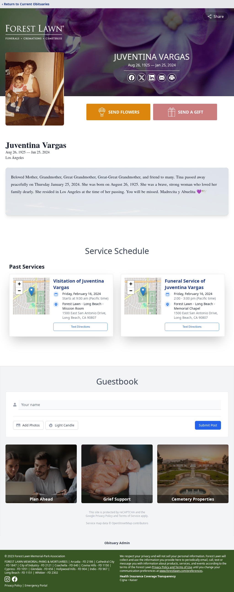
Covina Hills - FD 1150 (95, 565)
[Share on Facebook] (132, 78)
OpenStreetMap (122, 523)
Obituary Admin (117, 543)
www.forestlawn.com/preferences (181, 571)
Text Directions (80, 327)
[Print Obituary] (172, 78)
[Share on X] (142, 78)
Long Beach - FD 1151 (18, 573)
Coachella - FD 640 (66, 565)
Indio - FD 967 (98, 569)
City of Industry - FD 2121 (36, 565)
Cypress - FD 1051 (16, 569)
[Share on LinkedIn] (152, 78)
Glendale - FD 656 (42, 569)
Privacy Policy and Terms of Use (172, 567)
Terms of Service (129, 516)
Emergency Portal (36, 585)
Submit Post (208, 425)
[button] (31, 291)
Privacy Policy (104, 516)
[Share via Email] (162, 78)
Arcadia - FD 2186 (82, 562)
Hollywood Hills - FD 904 (71, 569)
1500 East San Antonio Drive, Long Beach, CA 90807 (84, 315)
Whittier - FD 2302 (46, 573)
